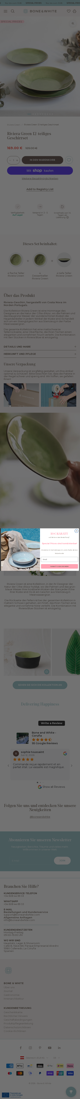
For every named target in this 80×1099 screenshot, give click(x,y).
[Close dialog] (76, 531)
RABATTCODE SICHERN (59, 566)
